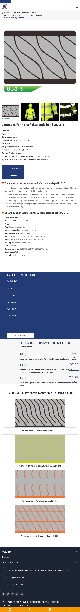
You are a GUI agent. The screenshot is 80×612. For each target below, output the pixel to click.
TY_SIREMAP (6, 605)
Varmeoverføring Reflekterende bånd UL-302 (40, 501)
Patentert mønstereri (28, 13)
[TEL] (30, 609)
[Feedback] (50, 609)
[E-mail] (10, 609)
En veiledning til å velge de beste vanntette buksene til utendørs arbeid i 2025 (49, 384)
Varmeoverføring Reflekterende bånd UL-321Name (40, 466)
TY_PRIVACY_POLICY (20, 605)
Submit (20, 335)
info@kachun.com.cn (16, 578)
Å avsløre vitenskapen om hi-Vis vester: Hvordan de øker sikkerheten (48, 359)
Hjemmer (7, 13)
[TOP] (70, 609)
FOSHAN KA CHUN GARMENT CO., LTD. (30, 602)
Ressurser (6, 557)
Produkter (16, 13)
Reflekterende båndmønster (24, 194)
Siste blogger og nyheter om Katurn (45, 343)
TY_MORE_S (73, 355)
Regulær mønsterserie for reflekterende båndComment (24, 15)
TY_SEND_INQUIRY (13, 172)
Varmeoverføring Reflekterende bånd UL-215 (20, 18)
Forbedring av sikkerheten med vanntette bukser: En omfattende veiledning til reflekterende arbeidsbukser (46, 370)
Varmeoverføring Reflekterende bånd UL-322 (40, 431)
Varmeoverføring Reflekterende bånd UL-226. (40, 536)
